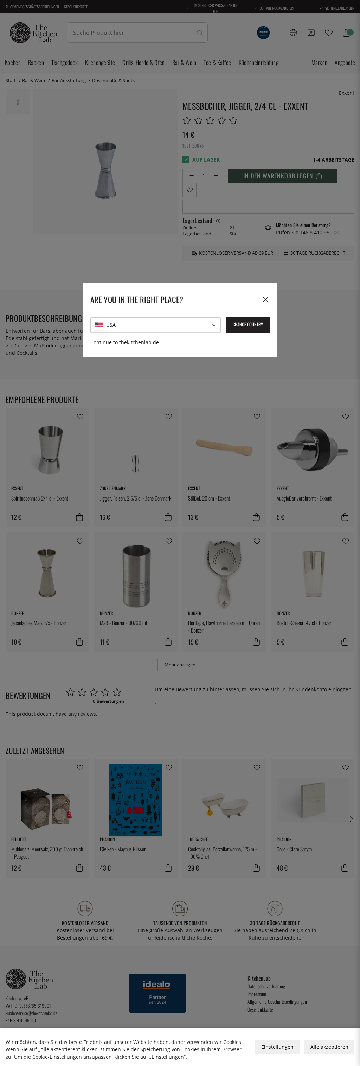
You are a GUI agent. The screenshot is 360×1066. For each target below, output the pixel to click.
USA (111, 324)
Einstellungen (277, 1047)
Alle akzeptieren (329, 1047)
